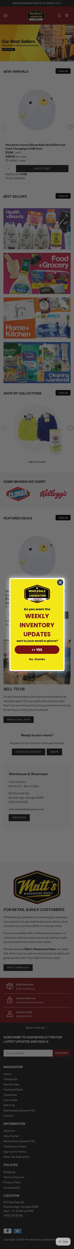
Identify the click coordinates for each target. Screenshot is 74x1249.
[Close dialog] (60, 582)
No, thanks (37, 659)
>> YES (37, 649)
